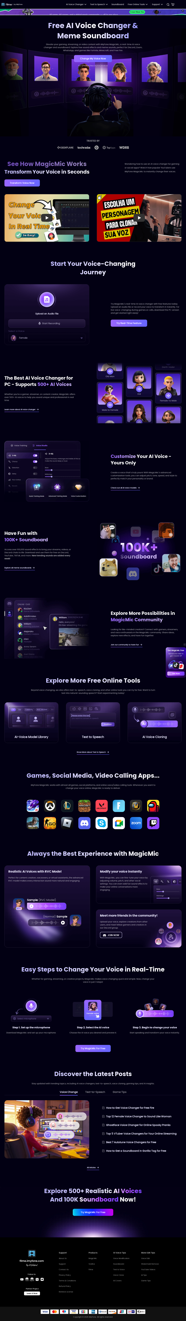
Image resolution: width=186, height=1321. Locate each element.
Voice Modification (121, 1258)
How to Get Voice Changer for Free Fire (130, 1108)
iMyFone (19, 4)
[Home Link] (32, 1258)
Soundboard (117, 4)
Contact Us (64, 1269)
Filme (9, 4)
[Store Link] (172, 4)
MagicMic (93, 1258)
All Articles (91, 1167)
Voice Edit (145, 1258)
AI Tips (144, 1275)
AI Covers (117, 1280)
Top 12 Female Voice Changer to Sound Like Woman (138, 1116)
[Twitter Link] (37, 1279)
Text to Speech (97, 4)
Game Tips (146, 1280)
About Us (63, 1258)
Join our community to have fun (125, 644)
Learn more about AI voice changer (19, 409)
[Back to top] (181, 1265)
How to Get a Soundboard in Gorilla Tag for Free (136, 1151)
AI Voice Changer (75, 4)
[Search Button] (168, 4)
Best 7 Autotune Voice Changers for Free (131, 1142)
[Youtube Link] (22, 1279)
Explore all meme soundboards (17, 567)
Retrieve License (66, 1292)
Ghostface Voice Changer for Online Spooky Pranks (138, 1125)
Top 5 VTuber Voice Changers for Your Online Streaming (141, 1133)
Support (62, 1264)
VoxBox (92, 1264)
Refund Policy (65, 1286)
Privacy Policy (65, 1275)
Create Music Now (137, 12)
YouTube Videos (148, 1269)
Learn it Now (32, 1293)
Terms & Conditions (67, 1280)
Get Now (176, 673)
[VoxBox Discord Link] (27, 1279)
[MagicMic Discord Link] (32, 1279)
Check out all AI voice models (124, 488)
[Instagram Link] (42, 1279)
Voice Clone (118, 1275)
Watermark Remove (150, 1264)
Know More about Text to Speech (91, 752)
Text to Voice (119, 1269)
